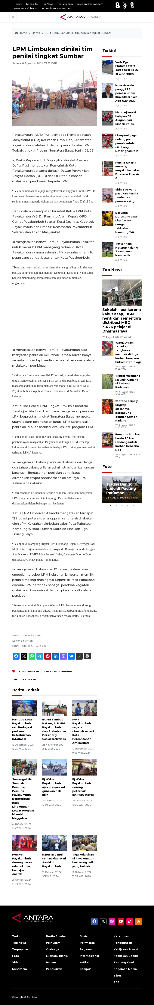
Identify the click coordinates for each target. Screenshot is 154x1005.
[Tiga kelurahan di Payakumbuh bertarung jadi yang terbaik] (84, 842)
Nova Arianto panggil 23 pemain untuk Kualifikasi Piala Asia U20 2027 (126, 93)
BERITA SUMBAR (25, 679)
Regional (86, 949)
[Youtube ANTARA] (118, 6)
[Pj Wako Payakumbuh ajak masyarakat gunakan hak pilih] (54, 767)
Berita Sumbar (56, 936)
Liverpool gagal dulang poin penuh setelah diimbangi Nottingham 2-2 (126, 143)
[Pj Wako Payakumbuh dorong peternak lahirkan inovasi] (84, 767)
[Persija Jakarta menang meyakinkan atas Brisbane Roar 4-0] (107, 168)
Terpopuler (32, 4)
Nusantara (19, 969)
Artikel (84, 962)
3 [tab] (122, 505)
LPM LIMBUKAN (29, 671)
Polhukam (53, 942)
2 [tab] (116, 505)
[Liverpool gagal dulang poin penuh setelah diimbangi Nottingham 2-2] (107, 141)
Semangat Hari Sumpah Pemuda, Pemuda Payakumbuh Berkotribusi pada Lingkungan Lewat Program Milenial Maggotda (23, 799)
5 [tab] (133, 505)
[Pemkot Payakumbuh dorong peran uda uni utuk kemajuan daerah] (24, 842)
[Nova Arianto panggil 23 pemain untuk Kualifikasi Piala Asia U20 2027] (107, 90)
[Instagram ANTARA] (132, 4)
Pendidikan (54, 969)
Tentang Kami (65, 4)
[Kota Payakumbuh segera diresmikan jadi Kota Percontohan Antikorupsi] (84, 707)
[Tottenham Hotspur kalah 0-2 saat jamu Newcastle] (107, 249)
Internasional (89, 956)
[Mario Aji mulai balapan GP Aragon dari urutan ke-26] (107, 118)
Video (16, 962)
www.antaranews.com (90, 4)
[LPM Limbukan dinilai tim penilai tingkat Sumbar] (122, 292)
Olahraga (52, 949)
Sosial (84, 936)
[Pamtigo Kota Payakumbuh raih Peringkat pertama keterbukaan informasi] (24, 707)
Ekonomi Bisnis (57, 956)
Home (23, 33)
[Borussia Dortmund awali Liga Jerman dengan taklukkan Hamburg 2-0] (107, 218)
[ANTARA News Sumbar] (80, 17)
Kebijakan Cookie (126, 956)
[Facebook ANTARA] (117, 4)
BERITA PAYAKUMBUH (58, 671)
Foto (107, 466)
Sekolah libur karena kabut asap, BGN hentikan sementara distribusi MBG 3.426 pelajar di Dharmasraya (121, 320)
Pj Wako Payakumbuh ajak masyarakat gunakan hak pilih (53, 787)
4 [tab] (128, 505)
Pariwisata (87, 942)
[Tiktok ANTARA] (125, 6)
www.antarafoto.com (26, 8)
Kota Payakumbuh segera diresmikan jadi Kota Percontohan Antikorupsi (83, 731)
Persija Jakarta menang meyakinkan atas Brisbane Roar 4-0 (127, 170)
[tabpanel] (122, 489)
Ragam (51, 962)
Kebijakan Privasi (126, 949)
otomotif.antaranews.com (57, 8)
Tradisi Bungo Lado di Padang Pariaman (121, 488)
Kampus (85, 969)
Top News (47, 4)
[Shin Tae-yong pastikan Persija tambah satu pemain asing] (107, 195)
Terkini (18, 4)
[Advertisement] (54, 316)
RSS (116, 982)
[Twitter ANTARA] (125, 4)
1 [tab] (111, 505)
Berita (36, 33)
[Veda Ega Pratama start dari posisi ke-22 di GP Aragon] (107, 67)
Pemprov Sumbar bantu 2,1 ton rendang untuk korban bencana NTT (127, 442)
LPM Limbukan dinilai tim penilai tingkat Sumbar (78, 33)
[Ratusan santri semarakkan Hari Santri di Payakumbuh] (54, 842)
